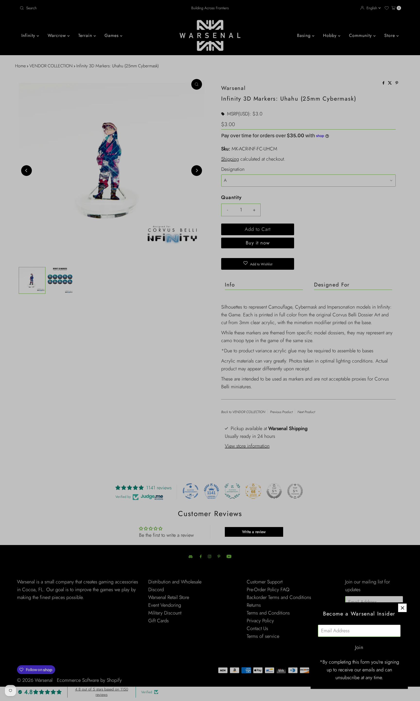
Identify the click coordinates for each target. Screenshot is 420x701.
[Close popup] (402, 608)
